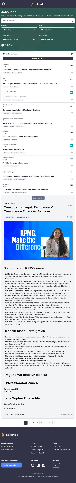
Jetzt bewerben (38, 198)
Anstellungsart (5, 35)
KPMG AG (7, 203)
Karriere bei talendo (38, 453)
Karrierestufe (43, 35)
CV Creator (57, 446)
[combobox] (19, 29)
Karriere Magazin (37, 450)
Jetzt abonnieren (11, 465)
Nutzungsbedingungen (44, 476)
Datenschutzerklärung (28, 476)
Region (41, 25)
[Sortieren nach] (72, 54)
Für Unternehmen (7, 450)
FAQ (18, 476)
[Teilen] (67, 217)
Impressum (55, 476)
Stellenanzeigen (36, 446)
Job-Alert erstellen (38, 58)
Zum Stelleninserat (65, 415)
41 (50, 422)
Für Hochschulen (7, 446)
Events (33, 443)
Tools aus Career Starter (61, 450)
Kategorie (4, 25)
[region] (38, 123)
